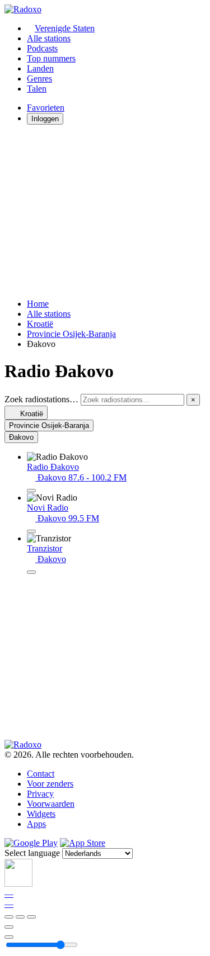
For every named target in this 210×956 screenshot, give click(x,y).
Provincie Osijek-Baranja (71, 334)
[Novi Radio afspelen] (31, 531)
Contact (40, 773)
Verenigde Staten (65, 28)
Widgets (41, 814)
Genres (39, 78)
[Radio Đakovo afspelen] (31, 490)
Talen (36, 88)
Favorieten (45, 107)
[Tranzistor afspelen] (31, 572)
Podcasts (42, 48)
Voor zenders (50, 783)
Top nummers (51, 58)
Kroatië (40, 324)
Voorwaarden (50, 803)
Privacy (40, 793)
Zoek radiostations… (41, 399)
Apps (36, 824)
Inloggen (45, 119)
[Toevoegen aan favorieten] (8, 927)
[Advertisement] (105, 212)
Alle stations (49, 38)
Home (38, 303)
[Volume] (8, 937)
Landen (40, 68)
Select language (32, 853)
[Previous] (8, 917)
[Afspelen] (20, 917)
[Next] (31, 917)
